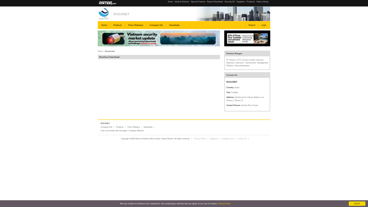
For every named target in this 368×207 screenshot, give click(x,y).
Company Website (136, 131)
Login (263, 25)
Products (117, 25)
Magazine (214, 139)
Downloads (174, 25)
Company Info (156, 25)
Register (252, 25)
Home (104, 25)
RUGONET (121, 14)
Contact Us (242, 139)
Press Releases (135, 25)
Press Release (134, 127)
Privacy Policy (200, 139)
